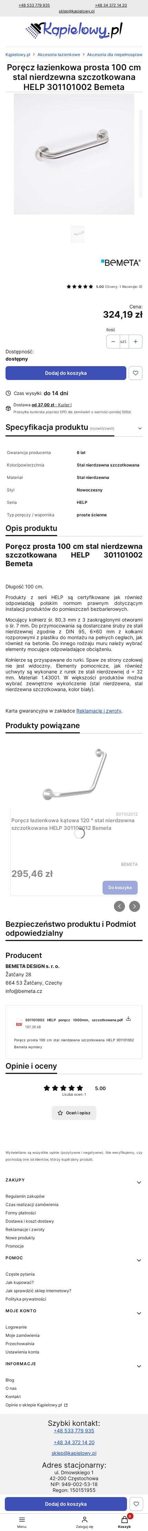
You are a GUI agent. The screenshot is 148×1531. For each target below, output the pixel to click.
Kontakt (13, 1396)
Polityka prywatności (26, 1299)
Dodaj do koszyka (66, 373)
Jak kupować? (20, 1282)
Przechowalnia (20, 1343)
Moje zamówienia (23, 1335)
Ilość (110, 329)
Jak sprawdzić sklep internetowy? (38, 1290)
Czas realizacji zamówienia (32, 1204)
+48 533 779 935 (34, 5)
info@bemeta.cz (24, 991)
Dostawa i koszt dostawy (30, 1221)
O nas (11, 1388)
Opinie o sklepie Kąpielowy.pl (34, 1404)
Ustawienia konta (22, 1352)
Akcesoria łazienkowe (59, 54)
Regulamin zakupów (25, 1196)
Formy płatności (21, 1212)
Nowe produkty (20, 1237)
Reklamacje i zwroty (98, 711)
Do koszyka (120, 887)
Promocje (15, 1246)
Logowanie (16, 1327)
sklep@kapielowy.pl (77, 11)
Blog (10, 1380)
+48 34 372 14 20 (111, 5)
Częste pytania (20, 1274)
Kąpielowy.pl (18, 54)
